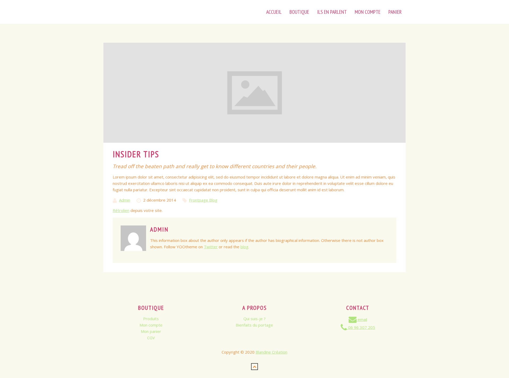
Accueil (274, 11)
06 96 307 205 (361, 327)
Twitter (211, 246)
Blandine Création (271, 352)
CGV (151, 337)
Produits (151, 318)
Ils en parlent (332, 11)
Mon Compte (367, 11)
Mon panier (151, 331)
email (362, 319)
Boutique (299, 11)
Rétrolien (121, 210)
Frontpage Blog (203, 200)
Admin (124, 200)
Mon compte (151, 325)
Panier (395, 11)
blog (244, 246)
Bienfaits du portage (254, 325)
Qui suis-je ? (254, 318)
